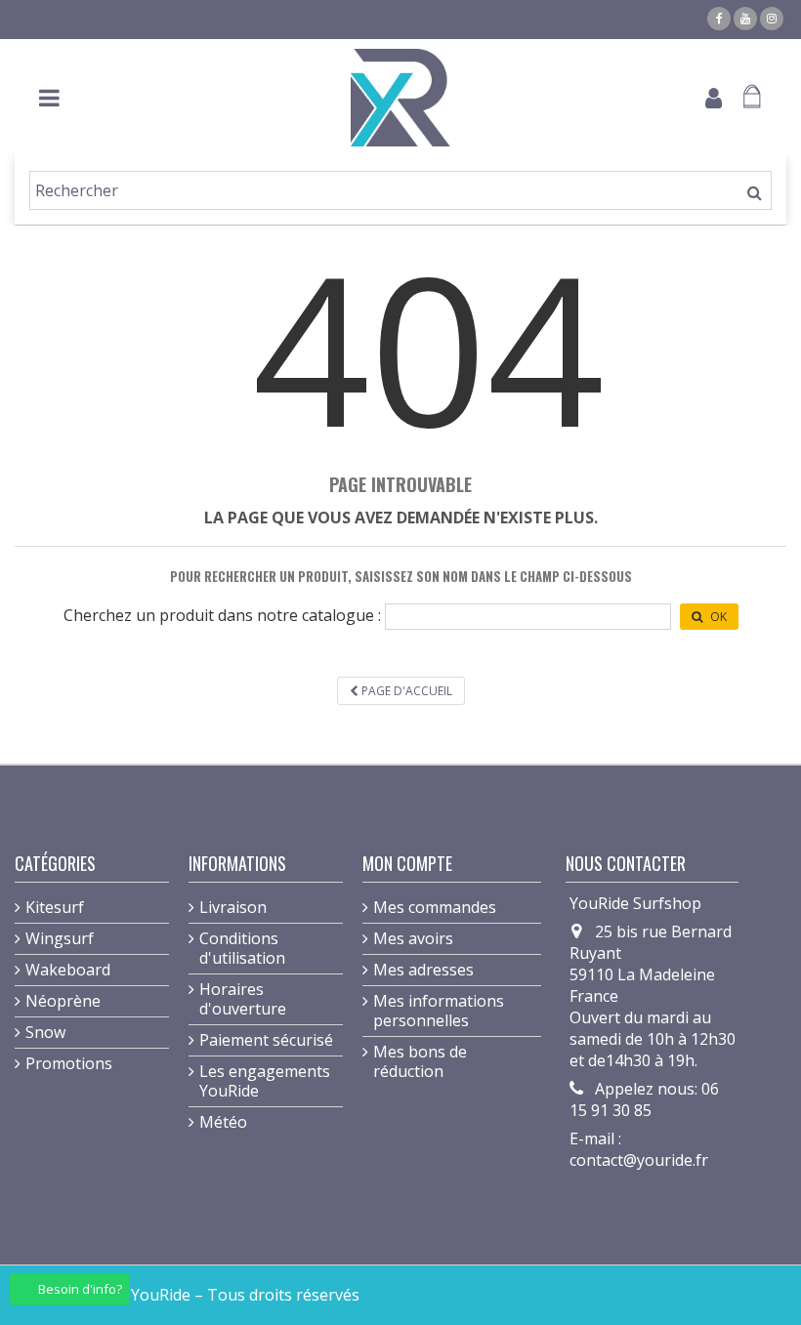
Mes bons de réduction (420, 1061)
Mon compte (407, 863)
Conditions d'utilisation (242, 948)
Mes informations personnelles (438, 1010)
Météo (223, 1122)
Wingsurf (59, 938)
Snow (45, 1032)
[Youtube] (745, 18)
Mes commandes (434, 907)
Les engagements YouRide (264, 1080)
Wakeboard (67, 969)
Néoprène (63, 1001)
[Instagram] (771, 18)
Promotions (68, 1063)
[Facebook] (719, 18)
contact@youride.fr (638, 1160)
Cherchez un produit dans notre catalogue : (222, 615)
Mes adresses (423, 969)
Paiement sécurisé (266, 1040)
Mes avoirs (413, 938)
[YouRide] (400, 97)
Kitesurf (54, 907)
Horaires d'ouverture (242, 998)
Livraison (233, 907)
